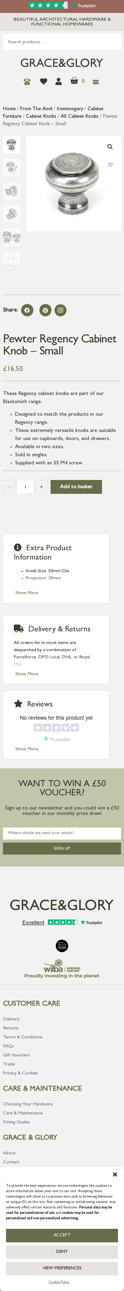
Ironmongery (70, 109)
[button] (115, 1174)
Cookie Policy (59, 1282)
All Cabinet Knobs (79, 116)
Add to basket (76, 487)
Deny (62, 1252)
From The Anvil (36, 109)
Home (9, 109)
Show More (26, 593)
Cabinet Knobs (41, 116)
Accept (62, 1235)
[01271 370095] (28, 81)
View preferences (62, 1268)
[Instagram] (60, 310)
